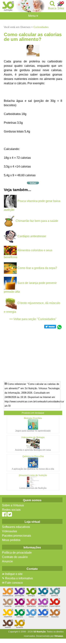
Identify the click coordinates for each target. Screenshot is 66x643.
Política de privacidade (17, 552)
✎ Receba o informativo (17, 578)
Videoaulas (9, 531)
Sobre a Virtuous (13, 505)
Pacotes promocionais (16, 535)
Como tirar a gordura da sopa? (37, 267)
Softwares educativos (16, 526)
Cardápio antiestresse (31, 236)
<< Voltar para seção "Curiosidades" (32, 319)
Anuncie (7, 561)
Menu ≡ (33, 16)
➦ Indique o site (12, 573)
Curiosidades (41, 27)
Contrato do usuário (15, 557)
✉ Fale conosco (12, 582)
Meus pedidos (11, 540)
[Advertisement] (33, 355)
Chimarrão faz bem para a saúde (37, 220)
